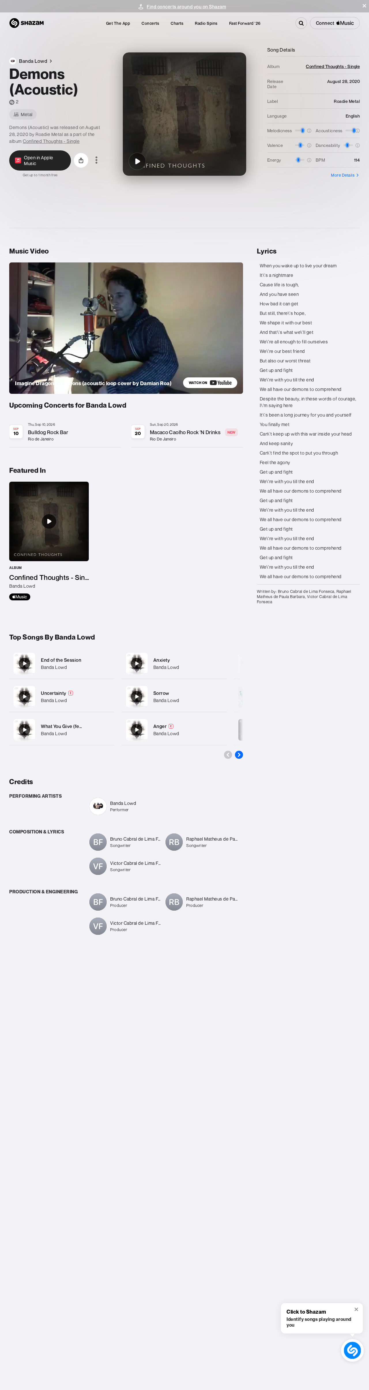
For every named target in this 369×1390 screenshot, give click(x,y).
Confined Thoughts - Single (51, 141)
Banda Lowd (54, 667)
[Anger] (174, 730)
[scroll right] (239, 755)
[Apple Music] (19, 596)
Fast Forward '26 (245, 23)
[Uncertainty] (61, 697)
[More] (106, 663)
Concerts (150, 23)
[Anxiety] (174, 663)
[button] (364, 6)
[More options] (96, 160)
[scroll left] (228, 755)
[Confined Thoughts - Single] (49, 541)
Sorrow (161, 693)
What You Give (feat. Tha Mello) (74, 726)
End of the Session (61, 660)
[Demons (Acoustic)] (137, 161)
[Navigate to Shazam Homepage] (26, 23)
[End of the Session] (61, 663)
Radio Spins (206, 23)
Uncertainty (53, 693)
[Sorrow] (174, 697)
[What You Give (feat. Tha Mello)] (61, 730)
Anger (160, 726)
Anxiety (161, 660)
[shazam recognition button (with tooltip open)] (352, 1350)
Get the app (118, 23)
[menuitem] (118, 23)
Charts (177, 23)
